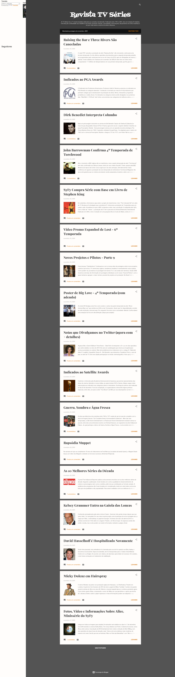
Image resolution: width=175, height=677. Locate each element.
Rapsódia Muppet (77, 442)
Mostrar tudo (133, 31)
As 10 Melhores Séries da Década (89, 470)
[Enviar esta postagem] (78, 69)
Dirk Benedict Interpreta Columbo (90, 115)
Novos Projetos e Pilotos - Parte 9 (89, 257)
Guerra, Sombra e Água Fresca (87, 407)
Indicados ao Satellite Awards (86, 372)
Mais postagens (100, 648)
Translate (15, 5)
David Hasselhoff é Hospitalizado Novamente (98, 540)
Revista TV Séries (100, 15)
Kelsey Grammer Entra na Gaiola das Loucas (98, 505)
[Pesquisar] (140, 5)
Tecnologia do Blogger (101, 672)
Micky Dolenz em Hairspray (85, 576)
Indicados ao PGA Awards (83, 79)
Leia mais (134, 68)
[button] (136, 38)
